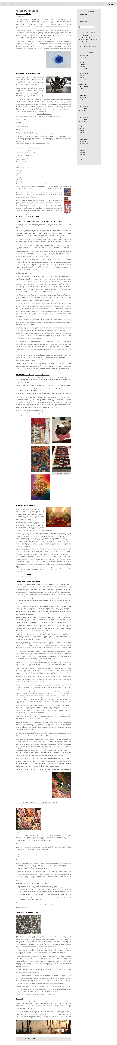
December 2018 (83, 55)
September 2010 (83, 123)
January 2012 (82, 104)
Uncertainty (19, 999)
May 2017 (81, 62)
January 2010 (83, 141)
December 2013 (83, 86)
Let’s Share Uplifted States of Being (28, 581)
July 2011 (81, 112)
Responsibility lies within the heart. (27, 912)
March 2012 (82, 101)
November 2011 (83, 108)
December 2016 (83, 73)
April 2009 (82, 145)
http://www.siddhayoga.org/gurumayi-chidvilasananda (35, 37)
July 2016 (82, 75)
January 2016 (83, 79)
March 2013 (82, 93)
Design (84, 4)
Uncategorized (83, 21)
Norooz (29, 574)
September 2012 (83, 99)
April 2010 (82, 134)
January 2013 (82, 97)
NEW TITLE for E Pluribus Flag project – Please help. (33, 375)
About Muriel (63, 4)
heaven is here (83, 19)
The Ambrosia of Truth (23, 14)
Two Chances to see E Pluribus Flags (28, 148)
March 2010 (82, 137)
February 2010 (83, 139)
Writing (91, 4)
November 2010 (83, 119)
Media (98, 4)
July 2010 (82, 128)
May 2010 (82, 132)
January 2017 (82, 71)
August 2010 (82, 126)
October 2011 (82, 110)
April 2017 (82, 64)
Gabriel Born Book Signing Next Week (28, 73)
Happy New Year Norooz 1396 (25, 505)
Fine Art (77, 4)
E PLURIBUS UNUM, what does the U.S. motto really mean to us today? (39, 221)
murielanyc (22, 49)
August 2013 (82, 88)
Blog (71, 4)
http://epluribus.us (20, 216)
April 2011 (82, 115)
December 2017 (83, 60)
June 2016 (82, 77)
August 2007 (82, 159)
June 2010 (82, 130)
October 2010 (82, 121)
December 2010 (83, 117)
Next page (31, 1038)
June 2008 (82, 152)
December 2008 (83, 148)
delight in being (83, 14)
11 (25, 1038)
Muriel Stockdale (8, 4)
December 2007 (83, 157)
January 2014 (82, 84)
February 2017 (83, 68)
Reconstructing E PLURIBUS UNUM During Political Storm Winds (36, 803)
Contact (104, 4)
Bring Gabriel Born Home (85, 35)
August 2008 (82, 150)
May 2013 (81, 90)
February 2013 (83, 95)
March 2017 (82, 66)
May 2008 (82, 154)
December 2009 (83, 143)
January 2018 (82, 57)
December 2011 (83, 106)
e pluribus (82, 16)
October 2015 (82, 82)
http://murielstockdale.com (44, 114)
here (26, 907)
